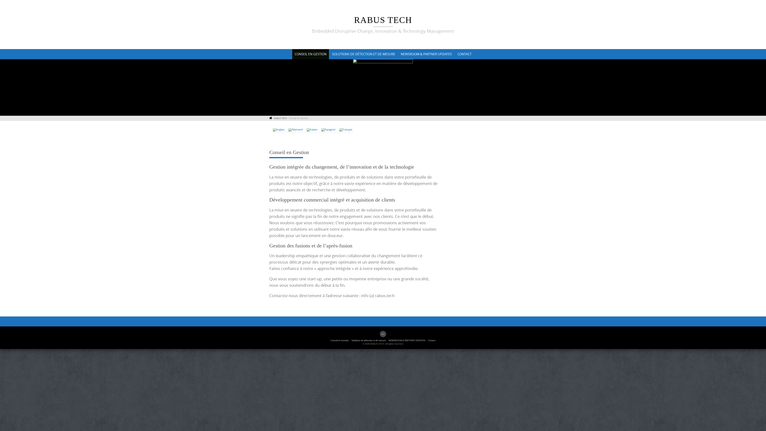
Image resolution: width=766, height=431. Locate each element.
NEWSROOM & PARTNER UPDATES (426, 54)
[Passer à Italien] (312, 130)
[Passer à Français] (345, 130)
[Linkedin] (383, 334)
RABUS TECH (383, 20)
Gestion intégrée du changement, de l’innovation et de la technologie (341, 167)
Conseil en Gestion (311, 54)
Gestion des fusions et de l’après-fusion (310, 246)
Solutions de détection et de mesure (363, 54)
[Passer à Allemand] (295, 130)
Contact (464, 54)
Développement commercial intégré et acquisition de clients (332, 200)
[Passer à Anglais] (278, 130)
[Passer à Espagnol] (328, 130)
